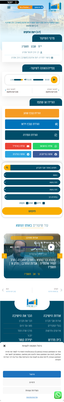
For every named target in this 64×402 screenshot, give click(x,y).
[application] (32, 79)
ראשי (57, 23)
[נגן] (54, 79)
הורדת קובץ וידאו (30, 124)
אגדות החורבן (32, 238)
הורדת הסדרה (30, 135)
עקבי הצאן (35, 23)
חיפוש (32, 211)
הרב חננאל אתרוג (29, 52)
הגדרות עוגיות (32, 390)
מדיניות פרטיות (32, 397)
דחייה (32, 382)
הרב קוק (43, 23)
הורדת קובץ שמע (32, 113)
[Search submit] (7, 167)
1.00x (12, 80)
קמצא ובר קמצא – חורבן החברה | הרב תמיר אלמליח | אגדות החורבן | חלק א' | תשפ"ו (32, 263)
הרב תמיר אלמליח (38, 254)
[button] (4, 345)
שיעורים (51, 23)
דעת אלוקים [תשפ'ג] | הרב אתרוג (18, 23)
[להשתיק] (25, 80)
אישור (32, 374)
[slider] (38, 79)
